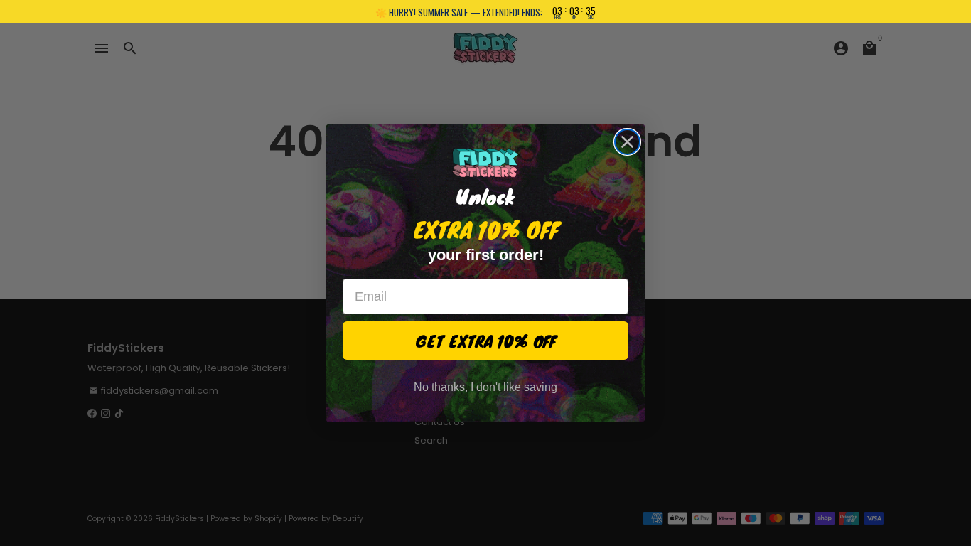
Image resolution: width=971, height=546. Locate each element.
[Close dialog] (627, 141)
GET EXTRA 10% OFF (486, 340)
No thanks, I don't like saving (485, 387)
